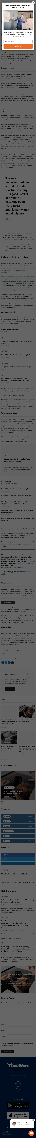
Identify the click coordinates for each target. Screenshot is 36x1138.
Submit (18, 46)
